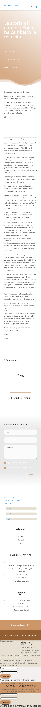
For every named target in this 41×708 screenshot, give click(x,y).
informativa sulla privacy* (22, 468)
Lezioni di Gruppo (21, 578)
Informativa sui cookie (21, 607)
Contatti (21, 540)
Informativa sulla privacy (21, 600)
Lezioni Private (21, 575)
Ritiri (21, 562)
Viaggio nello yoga (11, 67)
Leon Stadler (31, 635)
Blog (21, 543)
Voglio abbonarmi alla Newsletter (16, 463)
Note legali (21, 604)
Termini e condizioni (21, 610)
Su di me (21, 537)
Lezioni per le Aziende (21, 581)
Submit (31, 474)
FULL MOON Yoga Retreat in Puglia (21, 566)
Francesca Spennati (19, 625)
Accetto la (18, 468)
